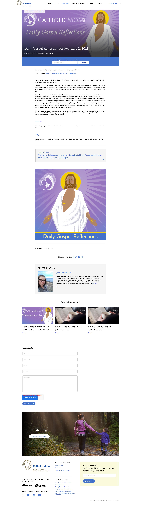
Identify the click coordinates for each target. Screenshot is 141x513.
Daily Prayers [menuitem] (65, 3)
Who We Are (59, 465)
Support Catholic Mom (39, 436)
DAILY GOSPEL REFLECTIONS (35, 11)
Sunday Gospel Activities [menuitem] (78, 3)
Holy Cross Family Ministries (63, 483)
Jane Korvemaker (48, 53)
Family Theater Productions (63, 487)
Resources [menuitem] (90, 3)
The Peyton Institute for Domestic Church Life (65, 494)
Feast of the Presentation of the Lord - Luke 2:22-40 (61, 73)
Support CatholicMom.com (62, 470)
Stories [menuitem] (50, 3)
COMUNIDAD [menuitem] (98, 3)
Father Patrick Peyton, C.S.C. (63, 491)
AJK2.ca (94, 284)
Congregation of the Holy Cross (64, 489)
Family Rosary (59, 485)
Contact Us (58, 468)
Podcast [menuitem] (57, 3)
